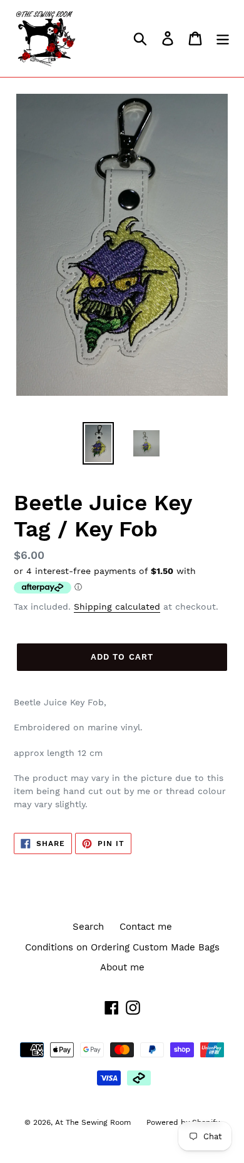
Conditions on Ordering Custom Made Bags (122, 947)
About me (122, 967)
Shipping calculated (117, 607)
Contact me (145, 926)
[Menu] (222, 39)
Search (88, 926)
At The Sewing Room (93, 1122)
